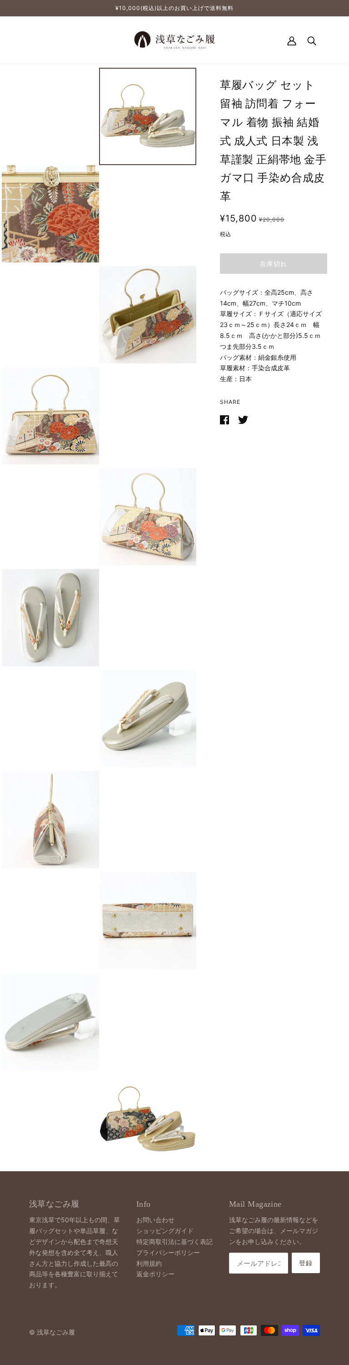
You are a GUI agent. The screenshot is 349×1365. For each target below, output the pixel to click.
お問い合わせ (155, 1220)
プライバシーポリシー (168, 1252)
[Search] (311, 40)
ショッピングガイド (165, 1230)
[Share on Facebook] (225, 419)
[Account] (291, 40)
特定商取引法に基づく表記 (174, 1241)
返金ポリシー (155, 1274)
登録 (306, 1263)
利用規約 (149, 1263)
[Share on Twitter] (243, 419)
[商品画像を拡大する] (147, 116)
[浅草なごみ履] (174, 39)
